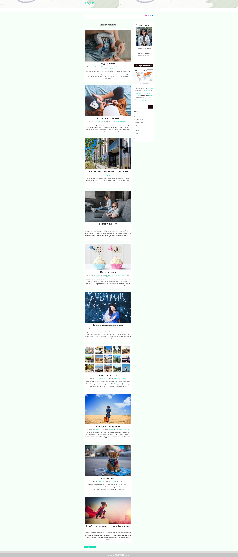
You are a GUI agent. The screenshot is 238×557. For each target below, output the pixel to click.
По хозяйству (137, 133)
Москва (127, 429)
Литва (147, 92)
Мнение (117, 226)
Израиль (145, 90)
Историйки (137, 125)
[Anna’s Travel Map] (143, 76)
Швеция (151, 99)
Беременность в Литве (108, 118)
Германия (150, 88)
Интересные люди (138, 119)
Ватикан (151, 86)
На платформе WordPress (113, 555)
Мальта (151, 92)
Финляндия (149, 97)
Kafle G (129, 555)
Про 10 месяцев (108, 272)
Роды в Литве (108, 64)
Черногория (142, 99)
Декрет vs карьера (108, 224)
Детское (113, 66)
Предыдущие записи (90, 547)
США (150, 95)
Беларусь (141, 86)
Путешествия (130, 10)
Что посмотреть (120, 10)
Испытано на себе (121, 174)
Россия (137, 95)
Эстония (144, 100)
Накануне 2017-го (108, 375)
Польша (143, 93)
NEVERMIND (90, 2)
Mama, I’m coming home (108, 426)
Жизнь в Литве (110, 10)
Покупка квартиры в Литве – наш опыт (108, 171)
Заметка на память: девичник (108, 325)
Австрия (136, 86)
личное (111, 68)
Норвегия (138, 93)
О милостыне (108, 478)
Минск (124, 429)
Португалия (148, 93)
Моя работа (137, 130)
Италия (136, 92)
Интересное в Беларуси (140, 116)
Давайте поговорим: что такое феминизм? (108, 526)
